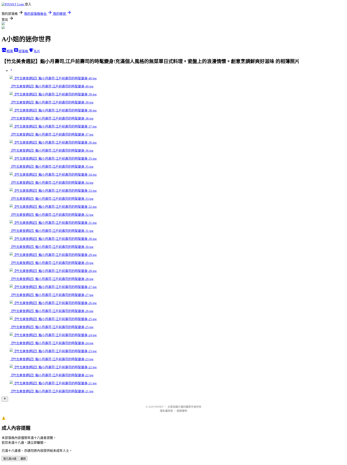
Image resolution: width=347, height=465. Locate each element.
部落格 (23, 51)
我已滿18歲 (9, 458)
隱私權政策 (166, 410)
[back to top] (5, 399)
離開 (23, 458)
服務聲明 (182, 410)
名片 (37, 51)
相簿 (10, 51)
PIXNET (159, 406)
